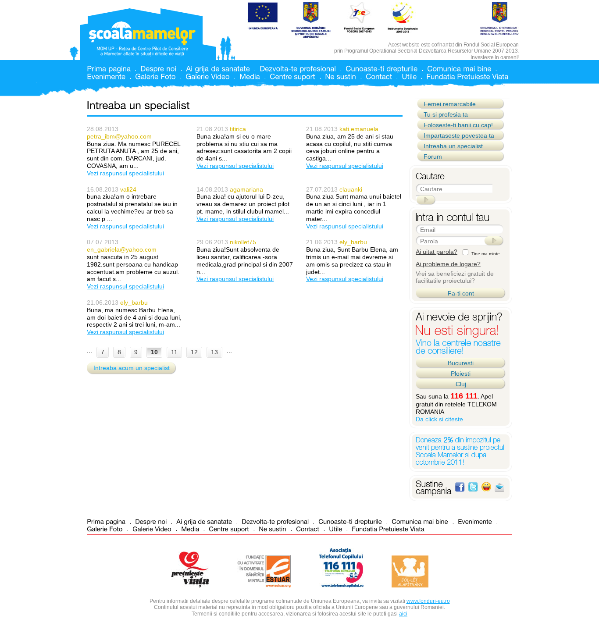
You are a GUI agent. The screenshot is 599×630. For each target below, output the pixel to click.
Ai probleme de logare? (448, 263)
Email (427, 229)
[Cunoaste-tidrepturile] (381, 68)
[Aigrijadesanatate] (218, 68)
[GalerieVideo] (207, 76)
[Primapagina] (109, 68)
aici (403, 614)
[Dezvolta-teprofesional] (298, 68)
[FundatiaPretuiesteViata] (467, 76)
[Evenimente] (106, 76)
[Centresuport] (292, 76)
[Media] (249, 76)
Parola (429, 241)
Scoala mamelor (142, 39)
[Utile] (409, 76)
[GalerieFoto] (155, 76)
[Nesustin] (340, 76)
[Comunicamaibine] (459, 68)
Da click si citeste (439, 419)
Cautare (431, 188)
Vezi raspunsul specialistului (125, 173)
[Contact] (379, 76)
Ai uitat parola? (436, 251)
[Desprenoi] (158, 68)
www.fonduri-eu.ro (428, 601)
